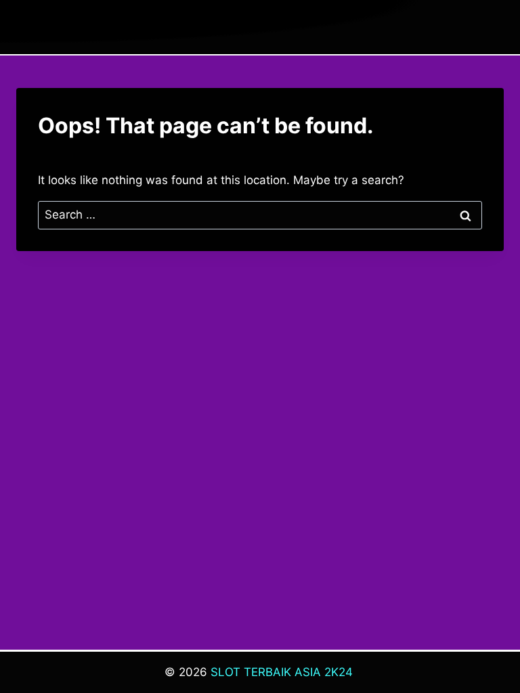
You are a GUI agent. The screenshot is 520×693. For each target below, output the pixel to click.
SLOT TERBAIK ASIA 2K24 (281, 672)
